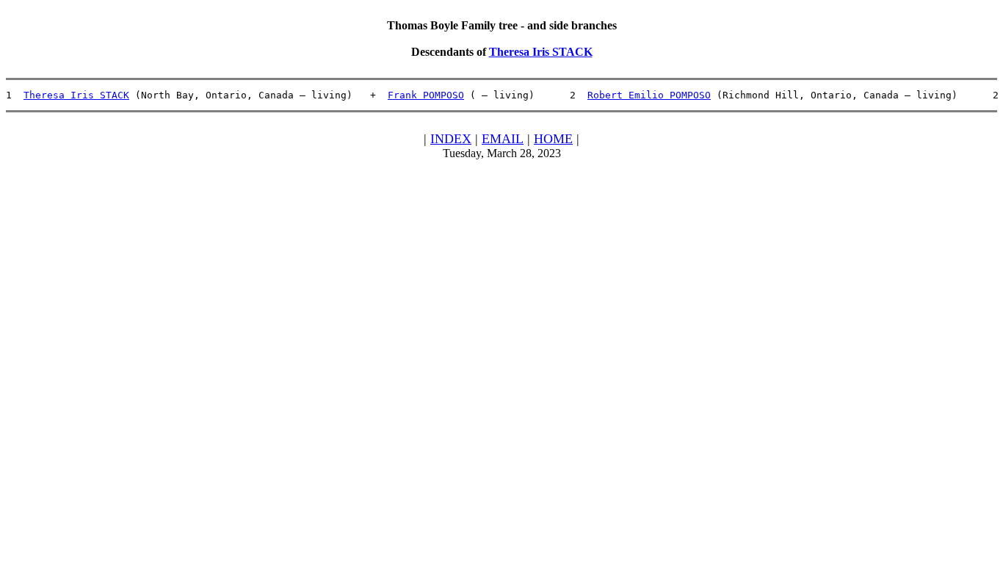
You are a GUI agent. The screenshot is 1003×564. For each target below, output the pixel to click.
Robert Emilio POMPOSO (649, 95)
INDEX (450, 138)
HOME (553, 138)
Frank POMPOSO (426, 95)
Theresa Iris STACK (541, 52)
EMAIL (503, 138)
